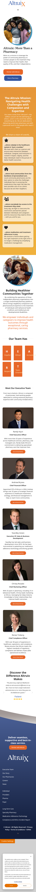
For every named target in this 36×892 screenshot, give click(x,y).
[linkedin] (18, 833)
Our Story (6, 773)
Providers (6, 795)
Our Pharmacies (8, 777)
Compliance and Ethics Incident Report (16, 820)
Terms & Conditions (18, 830)
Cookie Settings (7, 841)
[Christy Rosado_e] (18, 560)
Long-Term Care (8, 809)
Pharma (5, 798)
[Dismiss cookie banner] (30, 856)
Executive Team (8, 769)
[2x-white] (18, 755)
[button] (32, 692)
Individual (6, 791)
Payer (4, 802)
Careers (5, 780)
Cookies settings (18, 881)
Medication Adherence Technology (15, 816)
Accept (11, 885)
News (4, 784)
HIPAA (28, 830)
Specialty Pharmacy (9, 812)
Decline (25, 885)
